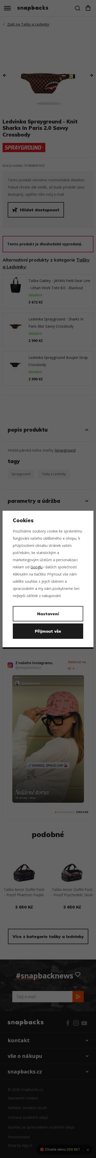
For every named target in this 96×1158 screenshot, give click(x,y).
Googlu (36, 567)
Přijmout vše (48, 631)
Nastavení (48, 613)
